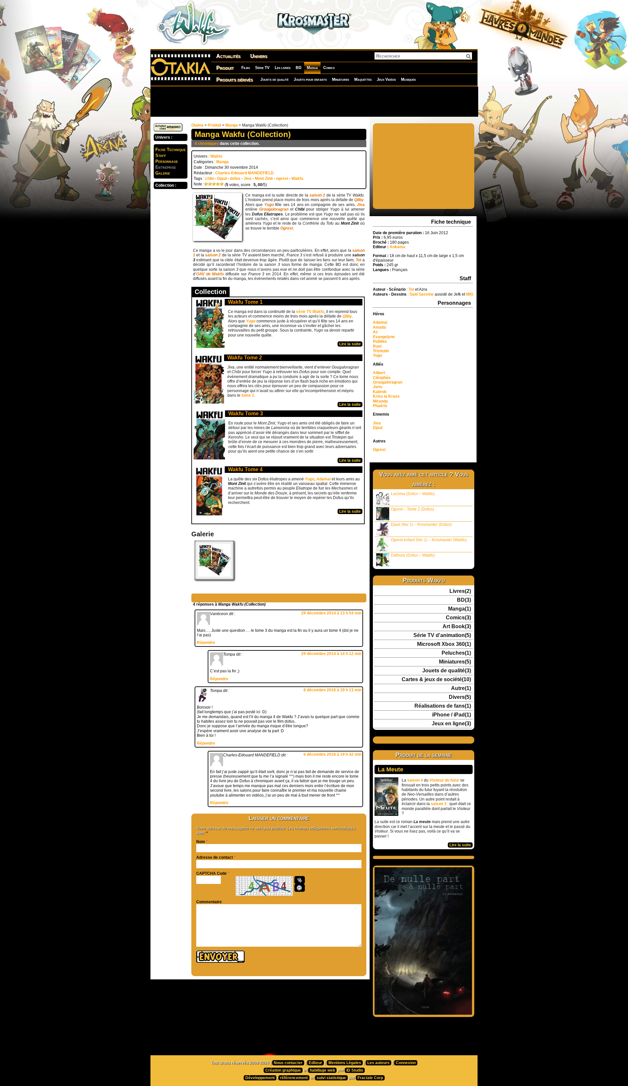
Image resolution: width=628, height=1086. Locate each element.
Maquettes (363, 79)
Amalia (379, 327)
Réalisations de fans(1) (442, 706)
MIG (469, 294)
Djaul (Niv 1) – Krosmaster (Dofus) (421, 524)
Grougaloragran (387, 382)
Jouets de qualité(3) (446, 670)
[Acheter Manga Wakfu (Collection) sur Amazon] (168, 130)
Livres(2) (460, 591)
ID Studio (354, 1070)
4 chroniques (207, 143)
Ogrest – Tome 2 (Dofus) (412, 509)
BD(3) (464, 600)
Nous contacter (288, 1062)
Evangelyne (384, 337)
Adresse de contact (214, 857)
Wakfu (216, 156)
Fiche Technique (170, 149)
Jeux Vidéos (386, 79)
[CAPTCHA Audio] (299, 880)
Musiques (408, 79)
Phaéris (380, 406)
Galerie (162, 173)
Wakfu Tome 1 (245, 302)
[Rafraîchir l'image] (299, 888)
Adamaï (380, 322)
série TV (310, 311)
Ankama (398, 247)
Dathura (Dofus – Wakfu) (413, 555)
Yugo (377, 355)
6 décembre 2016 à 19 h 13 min (332, 690)
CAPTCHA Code (211, 873)
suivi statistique (331, 1078)
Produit (225, 68)
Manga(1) (459, 609)
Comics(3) (458, 617)
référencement (294, 1078)
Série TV (262, 67)
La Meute (390, 769)
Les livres (282, 67)
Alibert (379, 373)
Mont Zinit (264, 178)
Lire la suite (350, 344)
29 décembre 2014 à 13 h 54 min (331, 613)
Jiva (248, 178)
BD (299, 67)
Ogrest (379, 449)
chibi (209, 178)
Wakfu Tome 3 (245, 413)
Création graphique (283, 1070)
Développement (260, 1078)
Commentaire (209, 902)
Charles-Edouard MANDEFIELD (244, 173)
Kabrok (380, 391)
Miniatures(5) (455, 661)
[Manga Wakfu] (214, 578)
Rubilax (380, 341)
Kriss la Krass (386, 396)
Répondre (206, 642)
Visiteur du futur (444, 780)
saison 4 (415, 780)
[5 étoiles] (222, 184)
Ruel (377, 346)
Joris (377, 387)
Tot (359, 260)
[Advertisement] (314, 101)
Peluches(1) (456, 653)
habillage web (322, 1070)
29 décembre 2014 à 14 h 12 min (331, 653)
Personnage (166, 161)
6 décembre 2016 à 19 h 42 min (332, 754)
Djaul (222, 178)
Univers (258, 56)
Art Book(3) (457, 626)
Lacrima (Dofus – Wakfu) (413, 493)
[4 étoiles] (218, 184)
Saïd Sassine (422, 294)
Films (245, 67)
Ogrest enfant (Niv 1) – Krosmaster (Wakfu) (429, 540)
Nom (200, 841)
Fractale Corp (370, 1078)
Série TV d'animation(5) (442, 635)
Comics (329, 67)
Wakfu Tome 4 (245, 469)
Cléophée (382, 377)
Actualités (228, 56)
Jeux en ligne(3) (451, 723)
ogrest (282, 178)
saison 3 (438, 804)
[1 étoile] (206, 184)
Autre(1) (461, 688)
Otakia (197, 125)
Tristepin (381, 351)
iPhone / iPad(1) (451, 714)
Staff (160, 155)
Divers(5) (460, 697)
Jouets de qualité (274, 79)
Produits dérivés (234, 79)
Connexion (406, 1062)
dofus (235, 178)
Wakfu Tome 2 (244, 357)
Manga (312, 67)
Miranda (380, 401)
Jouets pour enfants (310, 79)
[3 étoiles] (214, 184)
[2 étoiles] (210, 184)
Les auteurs (378, 1062)
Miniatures (340, 79)
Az (375, 332)
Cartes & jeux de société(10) (436, 679)
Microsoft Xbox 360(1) (444, 644)
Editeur (315, 1062)
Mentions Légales (344, 1062)
